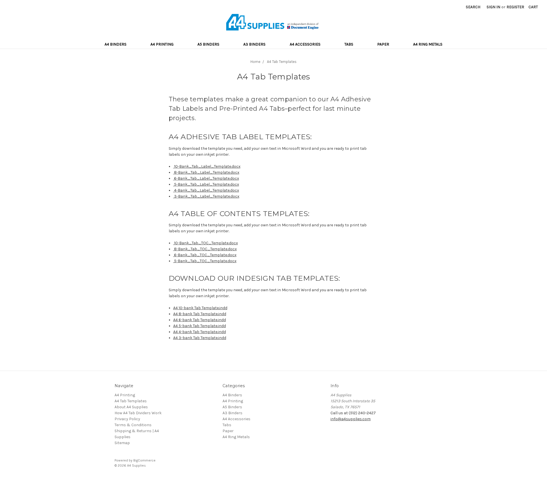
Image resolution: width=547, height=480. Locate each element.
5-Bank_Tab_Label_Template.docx (206, 184)
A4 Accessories (305, 44)
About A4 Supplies (131, 407)
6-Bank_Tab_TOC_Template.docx (204, 255)
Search (473, 7)
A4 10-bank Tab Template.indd (200, 307)
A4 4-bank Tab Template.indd (199, 331)
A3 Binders (254, 44)
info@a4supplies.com (350, 419)
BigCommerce (144, 460)
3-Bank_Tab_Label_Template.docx (206, 196)
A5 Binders (208, 44)
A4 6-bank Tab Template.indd (199, 319)
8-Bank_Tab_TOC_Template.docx (205, 249)
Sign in (493, 7)
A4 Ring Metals (427, 44)
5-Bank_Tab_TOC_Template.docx (204, 261)
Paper (383, 44)
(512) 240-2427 (362, 413)
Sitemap (122, 442)
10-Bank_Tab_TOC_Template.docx (205, 243)
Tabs (348, 44)
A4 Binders (115, 44)
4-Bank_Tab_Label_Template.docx (206, 190)
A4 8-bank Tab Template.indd (199, 313)
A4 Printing (162, 44)
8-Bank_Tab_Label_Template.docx (206, 172)
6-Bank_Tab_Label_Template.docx (206, 178)
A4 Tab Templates (131, 401)
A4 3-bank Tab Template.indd (199, 337)
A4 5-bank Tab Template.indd (199, 325)
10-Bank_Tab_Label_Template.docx (206, 166)
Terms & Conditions (133, 424)
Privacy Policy (127, 419)
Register (515, 7)
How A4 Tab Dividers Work (138, 413)
